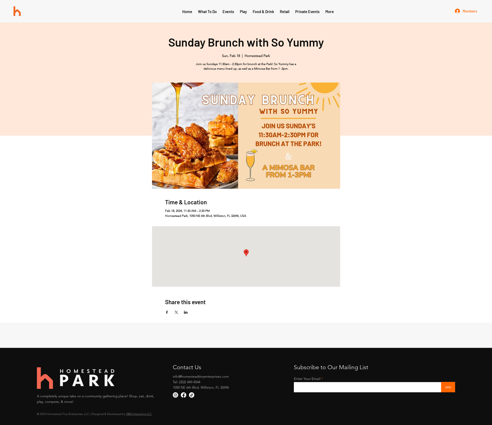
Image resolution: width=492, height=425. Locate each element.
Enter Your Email (307, 379)
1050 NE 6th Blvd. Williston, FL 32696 (201, 387)
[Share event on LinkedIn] (186, 312)
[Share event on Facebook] (167, 312)
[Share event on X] (176, 312)
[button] (243, 11)
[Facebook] (183, 395)
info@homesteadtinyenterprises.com (201, 376)
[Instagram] (175, 395)
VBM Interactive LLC (139, 414)
